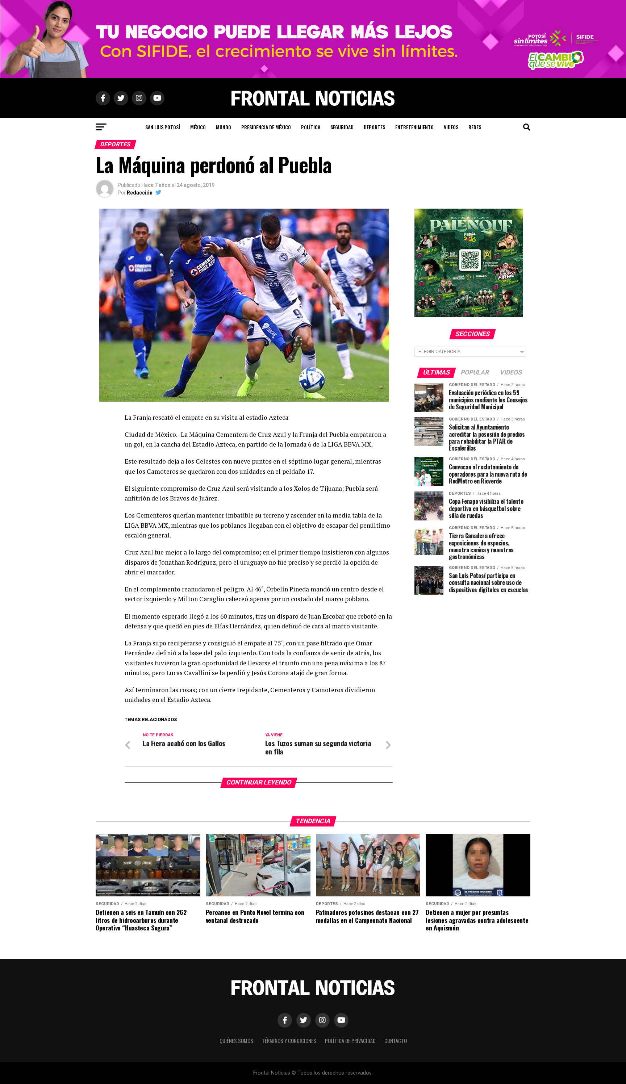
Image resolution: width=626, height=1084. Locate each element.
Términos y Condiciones (289, 1041)
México (198, 127)
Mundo (223, 127)
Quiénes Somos (236, 1041)
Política (310, 127)
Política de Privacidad (350, 1041)
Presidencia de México (266, 127)
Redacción (140, 193)
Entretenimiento (414, 127)
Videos (451, 127)
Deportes (374, 127)
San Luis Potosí (162, 127)
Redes (474, 127)
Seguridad (342, 127)
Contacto (395, 1041)
